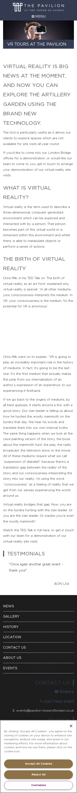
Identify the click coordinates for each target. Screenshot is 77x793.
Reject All (39, 774)
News (8, 606)
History (10, 627)
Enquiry (66, 691)
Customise (38, 785)
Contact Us (14, 647)
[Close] (71, 725)
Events (10, 668)
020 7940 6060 (59, 701)
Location (12, 637)
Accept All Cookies (38, 763)
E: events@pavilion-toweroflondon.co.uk (43, 710)
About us (12, 658)
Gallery (11, 616)
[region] (38, 756)
